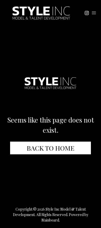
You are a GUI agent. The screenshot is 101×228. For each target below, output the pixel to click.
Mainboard (50, 220)
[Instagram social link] (87, 13)
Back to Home (50, 148)
